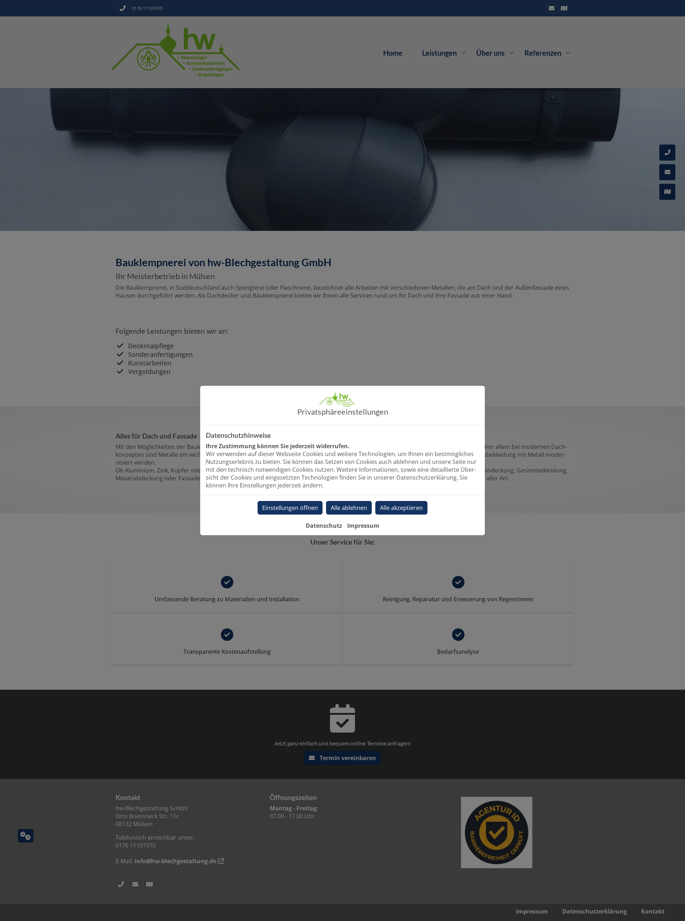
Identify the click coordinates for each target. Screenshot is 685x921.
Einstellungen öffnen (290, 508)
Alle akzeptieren (401, 508)
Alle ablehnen (349, 508)
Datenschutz (324, 526)
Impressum (363, 526)
